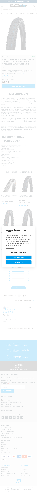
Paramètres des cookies (18, 252)
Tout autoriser (18, 262)
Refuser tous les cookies (18, 257)
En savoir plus (10, 248)
